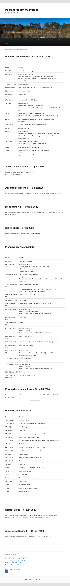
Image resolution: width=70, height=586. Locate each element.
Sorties (61, 40)
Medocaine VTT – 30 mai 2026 (21, 206)
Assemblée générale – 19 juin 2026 (24, 187)
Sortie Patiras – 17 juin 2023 (20, 509)
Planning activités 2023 (18, 410)
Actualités (25, 40)
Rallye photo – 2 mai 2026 (19, 227)
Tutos (22, 44)
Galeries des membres (12, 44)
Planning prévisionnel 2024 (20, 246)
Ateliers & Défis (52, 40)
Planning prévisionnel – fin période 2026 (27, 56)
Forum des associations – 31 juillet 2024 (27, 389)
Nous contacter (30, 44)
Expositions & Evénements (38, 40)
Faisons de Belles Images (22, 9)
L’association (16, 40)
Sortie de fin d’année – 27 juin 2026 (24, 166)
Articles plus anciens (11, 548)
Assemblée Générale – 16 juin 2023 (24, 531)
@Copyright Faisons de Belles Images (35, 580)
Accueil (8, 40)
